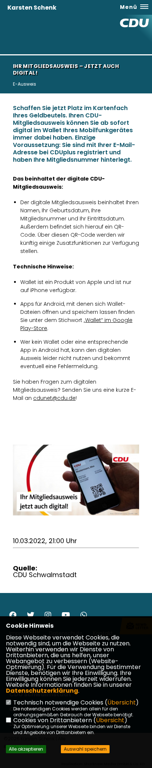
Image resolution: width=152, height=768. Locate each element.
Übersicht (121, 702)
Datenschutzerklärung (42, 690)
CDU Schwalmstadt (45, 574)
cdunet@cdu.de (54, 398)
